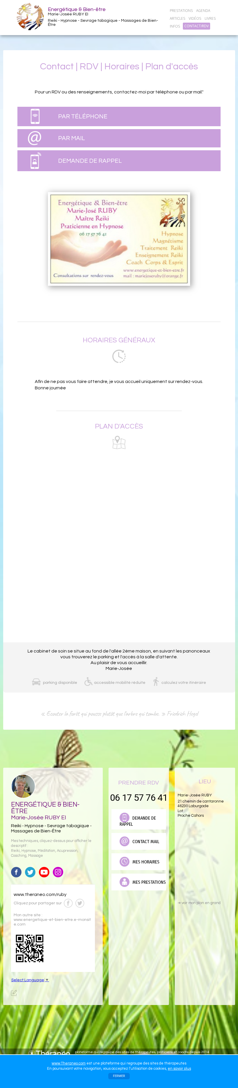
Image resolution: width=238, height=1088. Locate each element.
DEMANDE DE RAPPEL (90, 161)
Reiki (15, 851)
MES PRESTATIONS (148, 882)
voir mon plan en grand (199, 903)
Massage (35, 856)
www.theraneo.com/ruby (40, 894)
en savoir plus (179, 1069)
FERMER (119, 1076)
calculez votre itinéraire (183, 683)
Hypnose (28, 851)
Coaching (18, 856)
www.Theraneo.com (69, 1063)
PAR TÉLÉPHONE (82, 116)
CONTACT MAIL (145, 841)
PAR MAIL (71, 138)
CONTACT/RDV (196, 26)
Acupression (67, 851)
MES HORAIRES (145, 862)
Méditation (46, 851)
